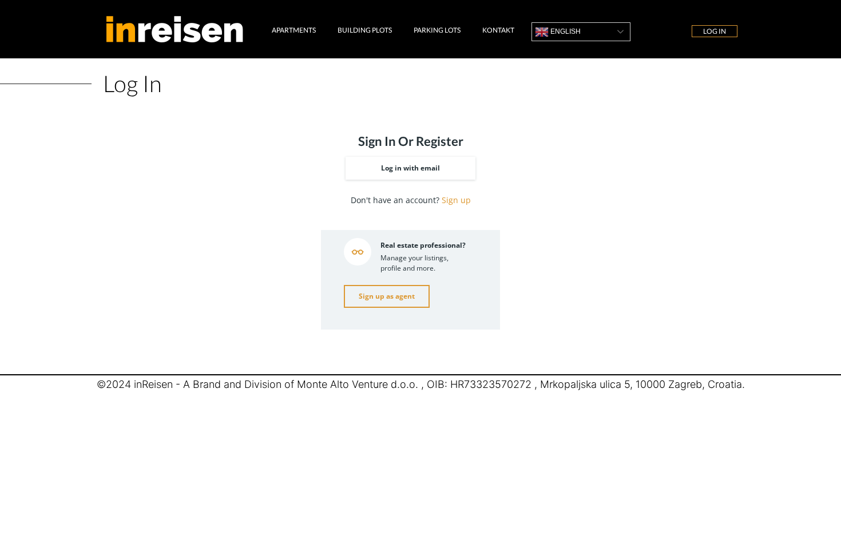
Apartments (294, 30)
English (565, 31)
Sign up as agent (387, 296)
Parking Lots (437, 30)
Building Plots (365, 30)
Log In (714, 31)
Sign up (456, 200)
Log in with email (410, 168)
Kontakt (498, 30)
